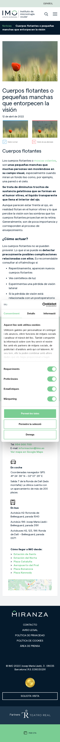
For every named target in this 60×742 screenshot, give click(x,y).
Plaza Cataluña (23, 561)
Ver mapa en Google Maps (27, 452)
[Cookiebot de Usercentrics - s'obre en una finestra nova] (42, 305)
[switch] (51, 379)
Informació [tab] (50, 313)
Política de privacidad (30, 635)
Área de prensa (30, 646)
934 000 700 (23, 444)
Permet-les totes (30, 413)
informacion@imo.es (31, 448)
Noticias (7, 26)
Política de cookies (30, 640)
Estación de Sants (25, 554)
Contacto (30, 625)
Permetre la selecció (30, 424)
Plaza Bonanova (23, 569)
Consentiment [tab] (12, 313)
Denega (30, 434)
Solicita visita (30, 696)
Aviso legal (30, 630)
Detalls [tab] (31, 313)
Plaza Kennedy (23, 572)
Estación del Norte (25, 558)
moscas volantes (45, 160)
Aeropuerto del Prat (26, 565)
